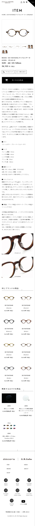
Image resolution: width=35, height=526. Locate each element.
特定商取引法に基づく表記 (13, 512)
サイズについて (9, 72)
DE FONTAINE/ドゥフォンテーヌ (16, 15)
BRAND (9, 469)
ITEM (8, 465)
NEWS (26, 465)
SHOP (8, 473)
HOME (3, 15)
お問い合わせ (22, 72)
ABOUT (26, 469)
